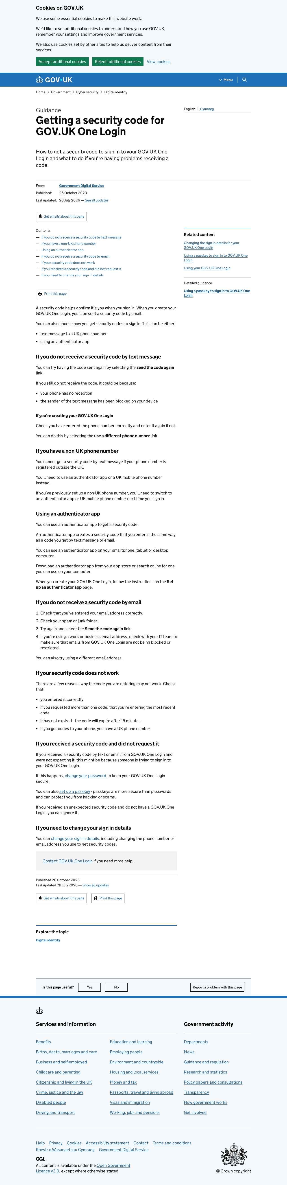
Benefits (43, 1041)
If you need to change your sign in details (72, 275)
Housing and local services (134, 1072)
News (189, 1051)
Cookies (74, 1143)
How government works (205, 1102)
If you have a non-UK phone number (68, 243)
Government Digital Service (81, 186)
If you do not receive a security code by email (75, 256)
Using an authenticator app (62, 250)
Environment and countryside (136, 1062)
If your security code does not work (68, 262)
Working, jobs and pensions (135, 1112)
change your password (85, 775)
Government (61, 92)
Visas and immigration (130, 1102)
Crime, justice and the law (59, 1092)
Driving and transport (55, 1112)
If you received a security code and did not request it (81, 269)
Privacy (56, 1143)
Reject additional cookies (118, 61)
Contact (140, 1143)
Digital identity (115, 92)
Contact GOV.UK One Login (68, 861)
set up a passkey (74, 791)
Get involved (195, 1112)
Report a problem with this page (217, 987)
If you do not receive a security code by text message (81, 237)
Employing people (126, 1051)
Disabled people (51, 1102)
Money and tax (123, 1082)
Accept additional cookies (62, 61)
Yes (94, 987)
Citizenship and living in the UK (64, 1082)
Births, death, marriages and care (66, 1051)
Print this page (55, 293)
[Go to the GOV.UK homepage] (54, 80)
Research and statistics (205, 1072)
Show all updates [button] (96, 885)
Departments (196, 1041)
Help (40, 1143)
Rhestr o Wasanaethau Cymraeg (65, 1149)
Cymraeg (207, 109)
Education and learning (131, 1041)
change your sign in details (75, 838)
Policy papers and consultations (213, 1082)
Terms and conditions (172, 1143)
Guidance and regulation (206, 1062)
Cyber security (87, 92)
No (121, 987)
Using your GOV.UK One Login (207, 268)
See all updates (96, 200)
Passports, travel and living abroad (141, 1092)
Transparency (196, 1092)
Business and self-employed (61, 1062)
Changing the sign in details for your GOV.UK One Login (211, 245)
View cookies (159, 61)
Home (40, 92)
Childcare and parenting (58, 1072)
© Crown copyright (233, 1171)
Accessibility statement (107, 1143)
